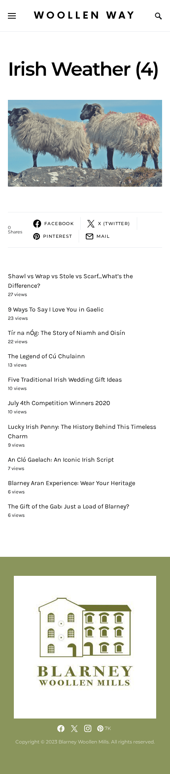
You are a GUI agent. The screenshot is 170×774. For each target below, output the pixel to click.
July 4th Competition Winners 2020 (59, 403)
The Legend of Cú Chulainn (46, 356)
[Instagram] (87, 728)
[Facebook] (60, 728)
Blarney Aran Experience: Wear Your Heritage (71, 483)
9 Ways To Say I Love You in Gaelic (56, 309)
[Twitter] (74, 728)
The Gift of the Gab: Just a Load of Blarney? (68, 506)
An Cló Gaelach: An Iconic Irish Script (61, 459)
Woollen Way (85, 15)
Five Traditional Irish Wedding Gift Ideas (65, 379)
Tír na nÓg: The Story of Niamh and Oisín (66, 332)
